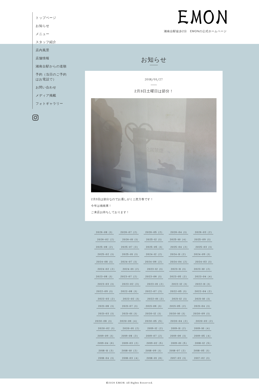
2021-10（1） (203, 298)
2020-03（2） (205, 320)
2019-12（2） (155, 328)
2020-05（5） (154, 320)
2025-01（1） (130, 254)
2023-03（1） (106, 283)
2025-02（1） (106, 254)
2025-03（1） (204, 246)
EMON (120, 382)
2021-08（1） (106, 305)
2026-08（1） (105, 232)
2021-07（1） (130, 305)
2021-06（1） (154, 305)
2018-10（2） (130, 350)
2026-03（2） (204, 232)
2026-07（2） (129, 232)
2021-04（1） (202, 305)
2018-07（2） (178, 350)
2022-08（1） (130, 291)
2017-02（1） (202, 357)
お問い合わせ (46, 87)
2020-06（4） (129, 320)
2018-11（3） (107, 350)
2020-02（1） (107, 328)
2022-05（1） (179, 291)
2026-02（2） (106, 239)
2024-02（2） (107, 268)
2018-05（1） (202, 350)
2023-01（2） (156, 283)
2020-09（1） (202, 313)
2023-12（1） (155, 268)
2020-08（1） (104, 320)
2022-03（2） (107, 298)
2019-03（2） (131, 342)
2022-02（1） (132, 298)
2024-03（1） (204, 261)
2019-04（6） (106, 342)
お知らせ (42, 26)
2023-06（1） (154, 276)
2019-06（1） (178, 335)
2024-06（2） (154, 261)
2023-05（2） (179, 276)
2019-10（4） (202, 328)
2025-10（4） (179, 239)
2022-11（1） (203, 283)
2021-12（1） (180, 298)
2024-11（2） (178, 254)
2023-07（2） (129, 276)
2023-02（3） (131, 283)
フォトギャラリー (49, 103)
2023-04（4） (204, 276)
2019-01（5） (179, 342)
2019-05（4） (203, 335)
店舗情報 (42, 58)
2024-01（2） (131, 268)
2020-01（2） (132, 328)
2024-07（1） (129, 261)
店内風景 (42, 50)
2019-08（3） (130, 335)
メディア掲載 (46, 95)
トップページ (46, 18)
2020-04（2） (179, 320)
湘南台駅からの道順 (51, 66)
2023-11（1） (179, 268)
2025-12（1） (154, 239)
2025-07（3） (130, 246)
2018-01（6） (155, 357)
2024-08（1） (105, 261)
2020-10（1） (178, 313)
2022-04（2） (204, 291)
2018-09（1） (154, 350)
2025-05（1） (155, 246)
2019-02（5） (155, 342)
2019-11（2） (179, 328)
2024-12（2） (154, 254)
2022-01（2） (156, 298)
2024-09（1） (203, 254)
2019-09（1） (106, 335)
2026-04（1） (179, 232)
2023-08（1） (105, 276)
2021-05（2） (178, 305)
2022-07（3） (154, 291)
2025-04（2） (179, 246)
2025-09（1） (203, 239)
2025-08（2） (105, 246)
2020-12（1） (153, 313)
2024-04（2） (179, 261)
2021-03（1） (106, 313)
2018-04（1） (106, 357)
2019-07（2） (154, 335)
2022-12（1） (180, 283)
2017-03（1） (178, 357)
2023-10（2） (203, 268)
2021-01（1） (130, 313)
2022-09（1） (105, 291)
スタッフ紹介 (46, 42)
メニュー (42, 34)
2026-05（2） (154, 232)
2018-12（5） (203, 342)
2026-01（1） (130, 239)
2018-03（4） (131, 357)
